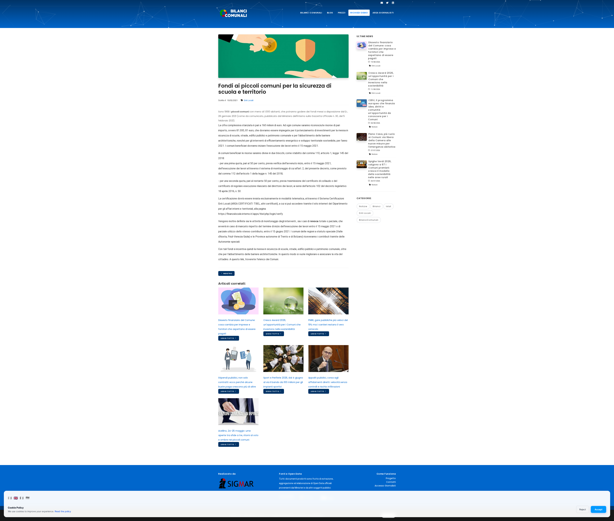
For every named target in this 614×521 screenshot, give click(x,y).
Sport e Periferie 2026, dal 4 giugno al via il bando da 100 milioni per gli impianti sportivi (283, 382)
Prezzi (342, 12)
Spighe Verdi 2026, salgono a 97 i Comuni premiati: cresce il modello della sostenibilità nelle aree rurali (379, 169)
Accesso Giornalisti (385, 485)
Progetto (391, 478)
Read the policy (63, 511)
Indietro (227, 273)
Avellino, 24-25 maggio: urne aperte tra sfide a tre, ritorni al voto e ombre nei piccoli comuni (238, 435)
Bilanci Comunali (311, 12)
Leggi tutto (228, 338)
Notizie (363, 206)
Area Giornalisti (383, 12)
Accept (598, 509)
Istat (388, 206)
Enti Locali (248, 100)
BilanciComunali (368, 219)
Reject (582, 509)
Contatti (391, 482)
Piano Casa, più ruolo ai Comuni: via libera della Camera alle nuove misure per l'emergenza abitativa (381, 140)
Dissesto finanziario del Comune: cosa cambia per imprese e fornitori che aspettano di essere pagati (382, 50)
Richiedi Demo (359, 12)
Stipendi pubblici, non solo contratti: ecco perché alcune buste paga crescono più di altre (237, 382)
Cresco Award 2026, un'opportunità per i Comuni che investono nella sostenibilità (282, 325)
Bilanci (377, 206)
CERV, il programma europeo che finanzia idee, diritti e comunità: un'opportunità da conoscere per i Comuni (381, 110)
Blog (330, 12)
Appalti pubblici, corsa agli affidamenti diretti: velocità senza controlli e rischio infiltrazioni (327, 382)
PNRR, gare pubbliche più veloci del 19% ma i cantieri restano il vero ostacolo (328, 325)
